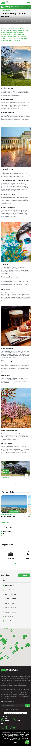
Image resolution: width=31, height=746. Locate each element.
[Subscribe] (27, 705)
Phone (18, 720)
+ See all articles (5, 522)
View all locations (24, 575)
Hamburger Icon (28, 2)
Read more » (17, 739)
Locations (5, 533)
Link (15, 471)
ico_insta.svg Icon (7, 727)
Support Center (7, 531)
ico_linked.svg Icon (10, 727)
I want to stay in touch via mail (11, 709)
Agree (15, 742)
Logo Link (7, 2)
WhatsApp (8, 720)
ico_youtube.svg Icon (14, 727)
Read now (9, 7)
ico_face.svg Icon (3, 727)
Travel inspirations (7, 538)
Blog (4, 536)
